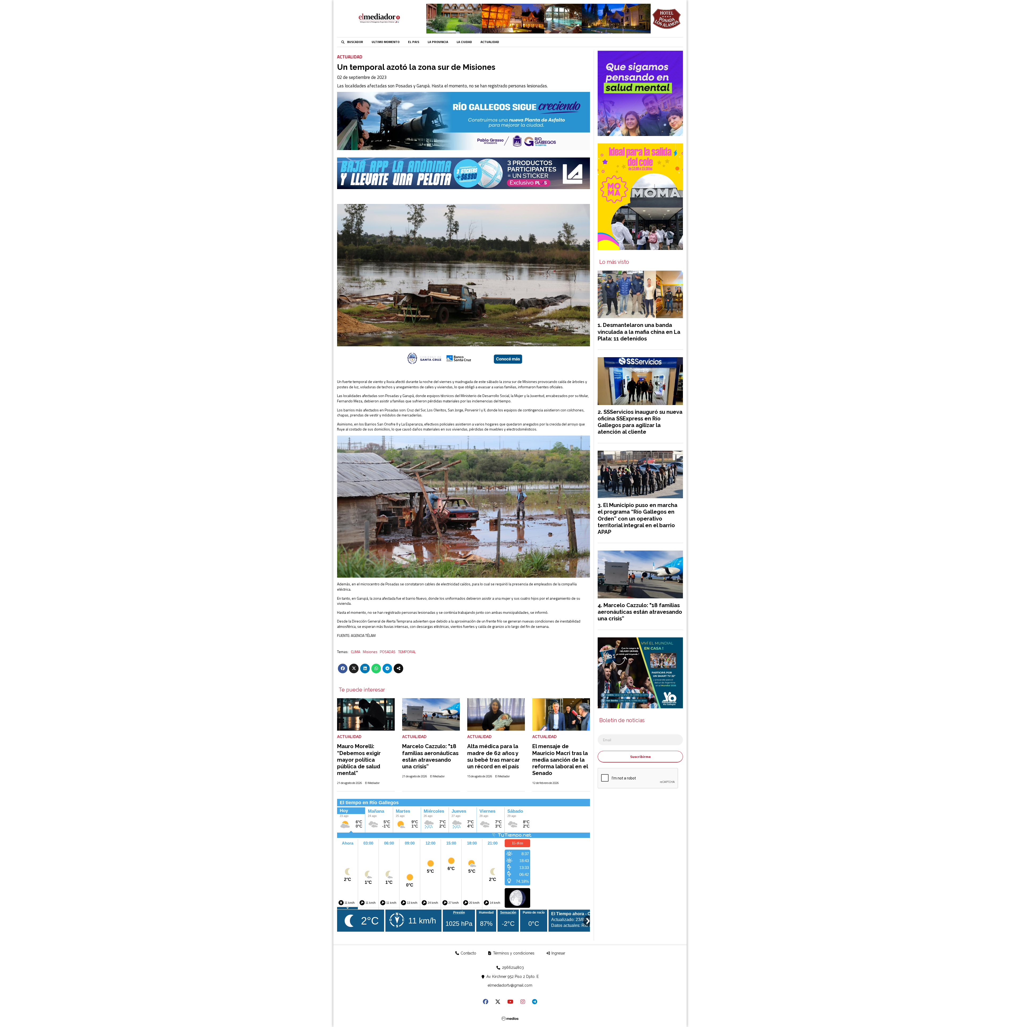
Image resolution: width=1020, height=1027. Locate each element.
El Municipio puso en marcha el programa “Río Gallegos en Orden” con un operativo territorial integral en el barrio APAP (637, 518)
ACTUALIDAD (490, 42)
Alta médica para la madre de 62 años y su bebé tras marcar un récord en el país (493, 756)
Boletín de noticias (622, 720)
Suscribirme (640, 756)
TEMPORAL (407, 651)
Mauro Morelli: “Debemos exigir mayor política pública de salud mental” (359, 759)
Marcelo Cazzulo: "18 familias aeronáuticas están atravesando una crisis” (430, 756)
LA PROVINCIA (438, 42)
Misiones (370, 651)
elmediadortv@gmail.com (510, 985)
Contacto (468, 953)
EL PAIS (413, 42)
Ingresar (557, 953)
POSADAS (388, 651)
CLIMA (355, 651)
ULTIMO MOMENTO (386, 42)
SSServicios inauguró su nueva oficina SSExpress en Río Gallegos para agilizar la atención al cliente (640, 422)
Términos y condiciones (513, 953)
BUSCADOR (355, 42)
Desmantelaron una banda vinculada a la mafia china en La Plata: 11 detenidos (639, 332)
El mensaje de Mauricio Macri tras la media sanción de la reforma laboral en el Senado (560, 759)
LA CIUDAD (464, 42)
